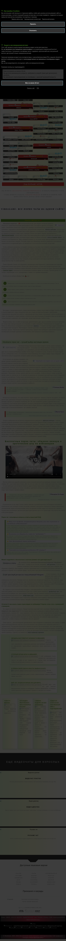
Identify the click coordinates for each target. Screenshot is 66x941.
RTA (38, 88)
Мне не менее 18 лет (32, 83)
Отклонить (33, 30)
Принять (33, 24)
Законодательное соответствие (32, 19)
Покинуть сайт (31, 88)
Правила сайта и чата (17, 19)
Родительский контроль (48, 19)
